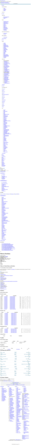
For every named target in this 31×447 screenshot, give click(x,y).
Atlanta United (12, 408)
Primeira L (3, 164)
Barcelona (10, 391)
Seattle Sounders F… (7, 81)
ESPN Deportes (6, 116)
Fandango (5, 138)
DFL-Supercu (3, 165)
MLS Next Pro (5, 143)
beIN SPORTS (5, 111)
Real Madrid (5, 48)
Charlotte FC (5, 64)
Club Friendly (5, 37)
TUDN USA (5, 122)
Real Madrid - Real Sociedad (25, 395)
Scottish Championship (3, 287)
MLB (24, 433)
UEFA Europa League (5, 189)
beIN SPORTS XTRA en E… (7, 133)
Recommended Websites (26, 427)
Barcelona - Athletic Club (25, 396)
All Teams (3, 84)
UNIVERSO (5, 126)
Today (4, 8)
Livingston (9, 349)
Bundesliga (5, 25)
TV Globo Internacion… (18, 404)
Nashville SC (5, 61)
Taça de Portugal (6, 28)
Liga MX (3, 160)
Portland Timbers (6, 78)
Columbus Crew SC (7, 70)
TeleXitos (3, 236)
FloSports (5, 139)
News (2, 154)
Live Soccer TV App (26, 421)
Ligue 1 (5, 26)
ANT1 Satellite (5, 131)
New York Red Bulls (6, 66)
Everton (5, 47)
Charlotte (11, 400)
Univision (3, 215)
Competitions (2, 180)
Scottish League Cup (3, 285)
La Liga (5, 24)
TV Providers (24, 386)
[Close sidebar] (0, 251)
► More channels (2, 240)
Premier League (6, 23)
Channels (1, 195)
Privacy (25, 423)
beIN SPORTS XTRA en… (18, 414)
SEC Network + (6, 147)
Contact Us (25, 430)
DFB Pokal (5, 29)
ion (16, 422)
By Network (2, 272)
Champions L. (4, 156)
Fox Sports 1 (3, 204)
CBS (2, 199)
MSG (2, 231)
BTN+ (4, 134)
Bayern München (6, 54)
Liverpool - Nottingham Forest (24, 399)
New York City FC (6, 65)
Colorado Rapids (6, 77)
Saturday (5, 9)
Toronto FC (11, 404)
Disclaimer (25, 424)
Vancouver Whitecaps (10, 410)
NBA (24, 432)
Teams (8, 386)
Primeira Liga (5, 27)
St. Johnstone (6, 256)
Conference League (4, 391)
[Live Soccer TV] (2, 0)
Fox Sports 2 (5, 118)
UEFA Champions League (5, 186)
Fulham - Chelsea (27, 394)
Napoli (4, 52)
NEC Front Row (6, 144)
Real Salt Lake (11, 415)
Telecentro (5, 148)
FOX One (5, 140)
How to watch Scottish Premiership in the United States (10, 281)
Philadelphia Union (6, 69)
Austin (11, 420)
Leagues (3, 13)
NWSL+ (5, 145)
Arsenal (10, 387)
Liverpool (5, 44)
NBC (4, 113)
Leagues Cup (5, 33)
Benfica (5, 53)
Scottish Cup (2, 282)
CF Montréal (11, 407)
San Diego (11, 417)
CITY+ (4, 136)
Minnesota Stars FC (6, 79)
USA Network (4, 210)
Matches (3, 5)
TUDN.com (5, 150)
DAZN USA (5, 123)
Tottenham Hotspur (6, 46)
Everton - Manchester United (24, 412)
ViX (2, 238)
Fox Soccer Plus (6, 115)
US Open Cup (5, 17)
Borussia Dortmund (6, 55)
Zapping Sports (4, 239)
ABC (4, 110)
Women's (3, 155)
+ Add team (3, 174)
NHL (28, 432)
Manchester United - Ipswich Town (25, 404)
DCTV (4, 137)
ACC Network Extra (6, 129)
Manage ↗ (5, 180)
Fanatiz (3, 197)
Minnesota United (12, 416)
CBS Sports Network (6, 114)
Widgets (25, 422)
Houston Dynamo (6, 73)
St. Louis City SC (6, 76)
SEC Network (5, 146)
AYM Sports (5, 132)
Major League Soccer (4, 183)
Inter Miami (11, 398)
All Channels (3, 153)
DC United (5, 68)
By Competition (6, 272)
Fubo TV (25, 388)
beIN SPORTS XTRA (5, 220)
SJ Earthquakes (12, 412)
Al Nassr (5, 57)
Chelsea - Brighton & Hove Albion (25, 401)
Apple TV (5, 119)
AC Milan (5, 51)
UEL (2, 157)
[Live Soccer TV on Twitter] (25, 417)
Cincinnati (11, 401)
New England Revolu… (7, 63)
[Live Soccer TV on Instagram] (25, 418)
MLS (2, 159)
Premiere (3, 233)
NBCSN (5, 124)
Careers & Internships (26, 425)
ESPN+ (3, 205)
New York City (12, 402)
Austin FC (5, 82)
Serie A (3, 162)
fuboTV (5, 121)
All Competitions (4, 38)
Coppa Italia (3, 398)
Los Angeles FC (6, 74)
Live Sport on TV (26, 431)
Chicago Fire (11, 399)
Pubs (24, 426)
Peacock (5, 128)
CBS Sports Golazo (6, 135)
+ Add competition (4, 182)
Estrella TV (3, 225)
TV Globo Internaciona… (7, 125)
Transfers (1, 264)
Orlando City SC (6, 67)
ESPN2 (3, 202)
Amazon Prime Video (4, 217)
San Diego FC (6, 80)
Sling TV (25, 387)
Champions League (6, 21)
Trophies (1, 263)
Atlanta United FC (6, 71)
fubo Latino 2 (3, 228)
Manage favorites (3, 171)
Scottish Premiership (3, 274)
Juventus (5, 50)
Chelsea (5, 43)
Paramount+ (3, 207)
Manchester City (6, 45)
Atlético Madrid (6, 49)
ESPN (4, 112)
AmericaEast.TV (4, 218)
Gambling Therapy (17, 439)
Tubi (4, 149)
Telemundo (3, 212)
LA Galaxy (11, 418)
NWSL (4, 18)
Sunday (4, 10)
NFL (26, 432)
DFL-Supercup (4, 396)
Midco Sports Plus (6, 142)
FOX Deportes (5, 127)
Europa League (5, 22)
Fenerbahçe (5, 56)
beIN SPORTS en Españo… (7, 120)
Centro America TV (4, 223)
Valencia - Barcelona (26, 413)
